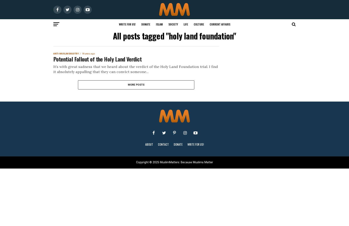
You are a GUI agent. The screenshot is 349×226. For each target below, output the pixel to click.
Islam (159, 24)
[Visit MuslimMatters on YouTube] (195, 133)
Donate (145, 24)
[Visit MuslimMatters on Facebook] (153, 133)
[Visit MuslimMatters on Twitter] (164, 133)
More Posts (136, 84)
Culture (199, 24)
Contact (163, 144)
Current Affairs (220, 24)
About (149, 144)
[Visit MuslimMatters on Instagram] (185, 133)
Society (173, 24)
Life (186, 24)
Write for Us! (127, 24)
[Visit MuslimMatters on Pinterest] (174, 133)
